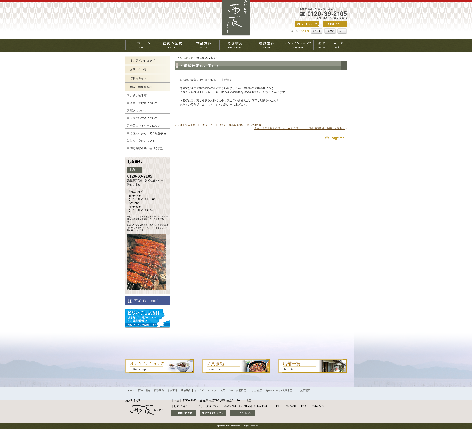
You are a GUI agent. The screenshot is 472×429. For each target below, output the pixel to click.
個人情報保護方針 (141, 87)
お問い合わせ (138, 69)
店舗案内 (186, 390)
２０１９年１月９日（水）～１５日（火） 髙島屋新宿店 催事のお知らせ (221, 125)
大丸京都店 (256, 390)
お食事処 (172, 390)
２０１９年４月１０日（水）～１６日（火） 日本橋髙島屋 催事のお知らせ (299, 128)
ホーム (178, 57)
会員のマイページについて (146, 125)
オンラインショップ (142, 60)
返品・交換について (142, 140)
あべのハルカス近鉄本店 (279, 390)
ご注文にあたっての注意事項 (148, 133)
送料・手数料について (144, 103)
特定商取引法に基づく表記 (146, 148)
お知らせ (188, 57)
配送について (138, 110)
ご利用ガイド (138, 78)
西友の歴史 (144, 390)
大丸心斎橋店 (303, 390)
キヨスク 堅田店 (237, 390)
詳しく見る (133, 184)
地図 (248, 400)
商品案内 (159, 390)
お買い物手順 (138, 95)
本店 (222, 390)
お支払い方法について (144, 118)
